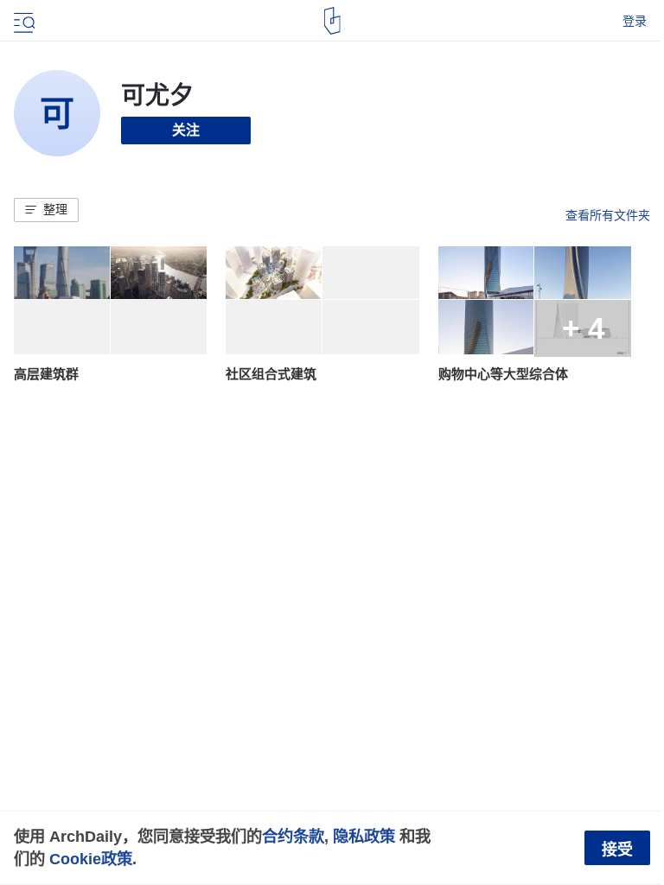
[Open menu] (22, 21)
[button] (46, 210)
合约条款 (293, 836)
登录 (634, 21)
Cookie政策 (90, 859)
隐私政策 (364, 836)
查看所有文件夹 (607, 215)
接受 (617, 849)
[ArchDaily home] (332, 21)
